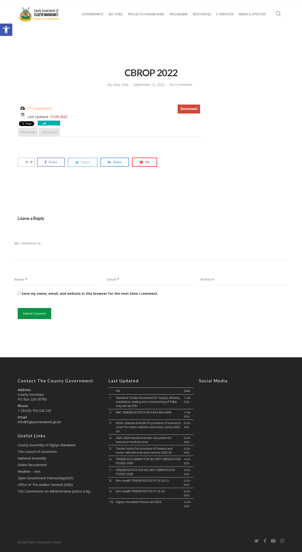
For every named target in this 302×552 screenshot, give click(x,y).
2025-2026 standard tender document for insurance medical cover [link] (144, 440)
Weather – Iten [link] (29, 471)
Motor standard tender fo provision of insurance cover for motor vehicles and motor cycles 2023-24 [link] (148, 427)
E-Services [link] (225, 14)
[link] (6, 30)
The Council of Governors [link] (37, 451)
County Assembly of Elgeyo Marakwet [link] (47, 445)
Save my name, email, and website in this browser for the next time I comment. (90, 293)
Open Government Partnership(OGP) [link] (46, 478)
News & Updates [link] (252, 14)
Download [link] (188, 109)
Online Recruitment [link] (32, 465)
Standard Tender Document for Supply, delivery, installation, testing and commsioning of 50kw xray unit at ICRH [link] (148, 402)
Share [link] (52, 125)
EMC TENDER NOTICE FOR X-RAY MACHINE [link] (143, 412)
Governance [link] (92, 14)
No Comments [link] (180, 84)
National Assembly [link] (32, 458)
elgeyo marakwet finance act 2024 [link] (138, 502)
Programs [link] (179, 14)
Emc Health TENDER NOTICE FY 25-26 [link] (140, 491)
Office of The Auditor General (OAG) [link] (45, 484)
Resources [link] (202, 14)
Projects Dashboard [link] (146, 14)
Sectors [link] (116, 14)
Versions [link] (49, 132)
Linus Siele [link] (121, 84)
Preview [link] (28, 132)
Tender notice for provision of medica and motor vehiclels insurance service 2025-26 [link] (144, 451)
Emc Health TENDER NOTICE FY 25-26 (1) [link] (142, 481)
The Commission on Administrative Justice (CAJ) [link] (54, 491)
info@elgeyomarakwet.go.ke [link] (39, 422)
